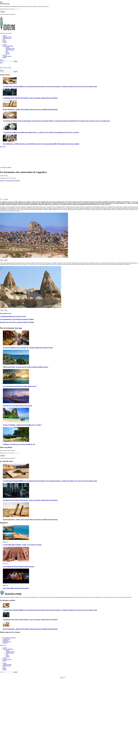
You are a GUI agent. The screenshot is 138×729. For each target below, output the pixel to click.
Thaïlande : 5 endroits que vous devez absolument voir (19, 444)
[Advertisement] (69, 157)
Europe (4, 40)
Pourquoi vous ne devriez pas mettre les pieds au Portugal (17, 322)
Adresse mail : (3, 9)
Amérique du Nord (7, 37)
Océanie (5, 42)
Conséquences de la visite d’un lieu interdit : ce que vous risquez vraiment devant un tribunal (30, 98)
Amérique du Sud (7, 38)
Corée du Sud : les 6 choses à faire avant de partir (17, 405)
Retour (1, 146)
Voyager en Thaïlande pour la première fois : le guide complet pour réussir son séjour (28, 347)
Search (15, 61)
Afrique (4, 35)
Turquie (59, 201)
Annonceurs (5, 640)
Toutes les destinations (8, 45)
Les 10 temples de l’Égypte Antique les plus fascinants (18, 566)
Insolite (4, 57)
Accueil (4, 44)
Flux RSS (5, 642)
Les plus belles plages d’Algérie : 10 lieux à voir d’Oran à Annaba (22, 544)
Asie (4, 39)
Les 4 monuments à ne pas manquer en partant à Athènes (17, 319)
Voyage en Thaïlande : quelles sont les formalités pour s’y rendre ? (22, 425)
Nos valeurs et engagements (9, 637)
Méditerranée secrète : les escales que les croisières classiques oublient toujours (25, 367)
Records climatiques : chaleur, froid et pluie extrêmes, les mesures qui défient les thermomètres (30, 109)
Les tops (5, 55)
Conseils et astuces (7, 56)
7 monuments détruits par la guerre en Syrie (13, 316)
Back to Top (3, 645)
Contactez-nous (6, 639)
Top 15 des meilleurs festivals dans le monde (16, 588)
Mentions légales (6, 641)
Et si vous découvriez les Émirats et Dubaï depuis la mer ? (20, 386)
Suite (4, 146)
